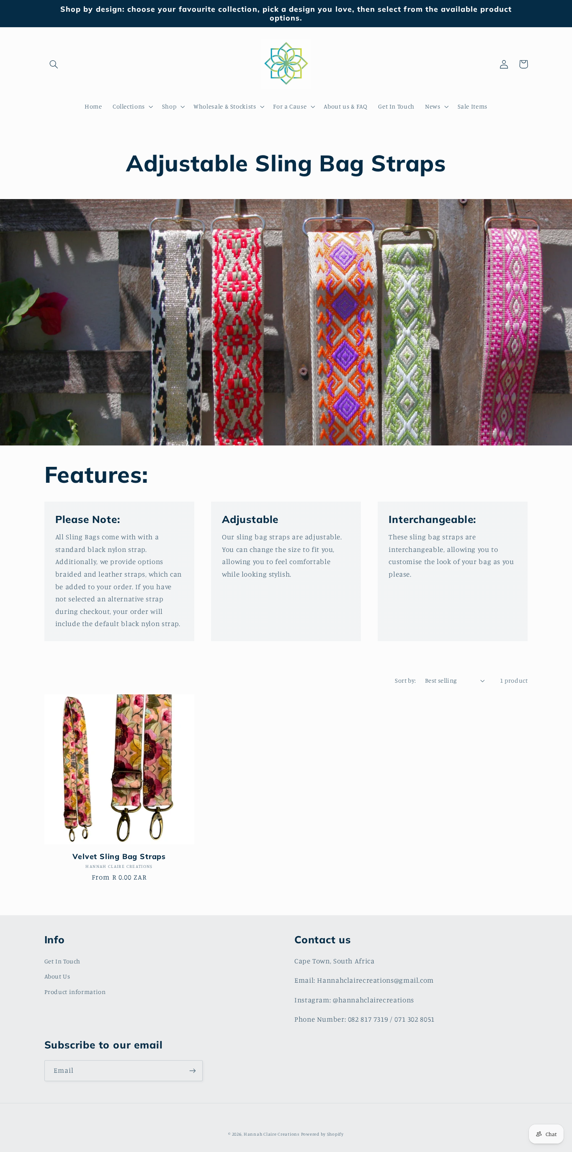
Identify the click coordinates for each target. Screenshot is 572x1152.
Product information (75, 991)
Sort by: (405, 680)
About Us (57, 976)
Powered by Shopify (322, 1133)
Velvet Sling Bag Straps (119, 856)
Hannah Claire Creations (271, 1133)
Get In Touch (62, 961)
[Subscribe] (192, 1070)
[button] (54, 64)
